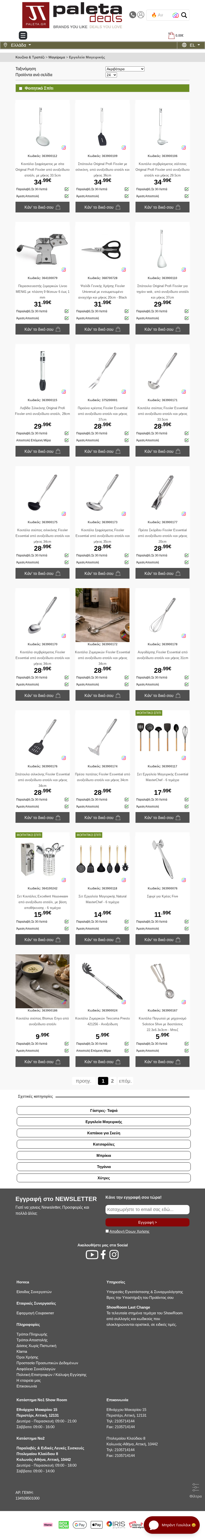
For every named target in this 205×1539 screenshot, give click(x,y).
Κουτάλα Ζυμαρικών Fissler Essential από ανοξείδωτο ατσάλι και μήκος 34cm (102, 658)
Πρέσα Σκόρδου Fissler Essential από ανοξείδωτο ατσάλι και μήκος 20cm (162, 535)
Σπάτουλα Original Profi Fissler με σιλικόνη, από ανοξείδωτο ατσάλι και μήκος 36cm (103, 169)
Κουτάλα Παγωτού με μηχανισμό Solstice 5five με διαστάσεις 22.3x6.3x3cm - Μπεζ (162, 1024)
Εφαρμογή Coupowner (35, 1313)
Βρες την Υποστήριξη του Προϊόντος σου (140, 1297)
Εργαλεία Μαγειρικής (87, 57)
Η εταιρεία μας (28, 1380)
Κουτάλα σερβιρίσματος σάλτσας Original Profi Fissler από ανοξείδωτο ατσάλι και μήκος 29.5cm (163, 169)
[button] (184, 15)
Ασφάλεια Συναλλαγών (36, 1369)
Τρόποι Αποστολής (32, 1340)
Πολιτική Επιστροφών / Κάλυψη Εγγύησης (51, 1374)
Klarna (21, 1351)
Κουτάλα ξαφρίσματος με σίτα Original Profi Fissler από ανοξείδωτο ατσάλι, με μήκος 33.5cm (43, 169)
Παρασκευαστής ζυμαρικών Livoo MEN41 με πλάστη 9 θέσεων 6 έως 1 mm (43, 291)
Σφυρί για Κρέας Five (162, 896)
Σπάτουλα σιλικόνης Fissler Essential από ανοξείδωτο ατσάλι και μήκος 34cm (42, 780)
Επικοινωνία (26, 1386)
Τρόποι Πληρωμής (31, 1334)
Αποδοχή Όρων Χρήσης (130, 1231)
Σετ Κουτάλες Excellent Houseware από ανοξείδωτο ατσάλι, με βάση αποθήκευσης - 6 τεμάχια (42, 902)
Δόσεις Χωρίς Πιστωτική (36, 1346)
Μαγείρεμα (56, 57)
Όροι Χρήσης (27, 1357)
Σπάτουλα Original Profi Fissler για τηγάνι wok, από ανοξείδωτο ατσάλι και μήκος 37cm (162, 291)
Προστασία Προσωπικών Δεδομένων (47, 1363)
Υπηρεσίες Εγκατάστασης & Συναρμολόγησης (144, 1292)
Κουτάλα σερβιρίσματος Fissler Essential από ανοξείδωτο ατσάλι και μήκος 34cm (43, 658)
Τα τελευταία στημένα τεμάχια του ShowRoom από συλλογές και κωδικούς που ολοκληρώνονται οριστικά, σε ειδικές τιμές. (144, 1316)
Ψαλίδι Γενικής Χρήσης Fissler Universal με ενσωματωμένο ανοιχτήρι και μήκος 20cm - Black (102, 291)
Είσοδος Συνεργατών (34, 1292)
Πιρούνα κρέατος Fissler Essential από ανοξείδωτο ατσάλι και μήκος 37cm (103, 413)
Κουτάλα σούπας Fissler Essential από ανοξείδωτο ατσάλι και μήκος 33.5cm (163, 413)
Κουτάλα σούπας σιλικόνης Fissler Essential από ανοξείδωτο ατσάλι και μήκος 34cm (43, 535)
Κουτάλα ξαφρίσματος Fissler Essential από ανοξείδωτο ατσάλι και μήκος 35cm (103, 535)
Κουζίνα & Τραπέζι (30, 57)
